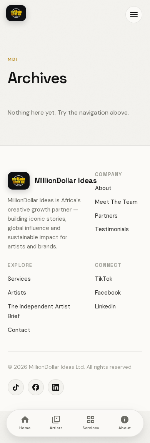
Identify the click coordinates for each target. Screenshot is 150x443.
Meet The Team (116, 202)
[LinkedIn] (56, 387)
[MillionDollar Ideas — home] (16, 13)
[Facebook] (36, 387)
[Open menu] (133, 14)
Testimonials (112, 229)
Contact (19, 330)
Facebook (108, 292)
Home (24, 427)
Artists (17, 292)
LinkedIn (105, 306)
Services (19, 279)
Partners (106, 216)
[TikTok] (16, 387)
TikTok (103, 279)
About (103, 188)
